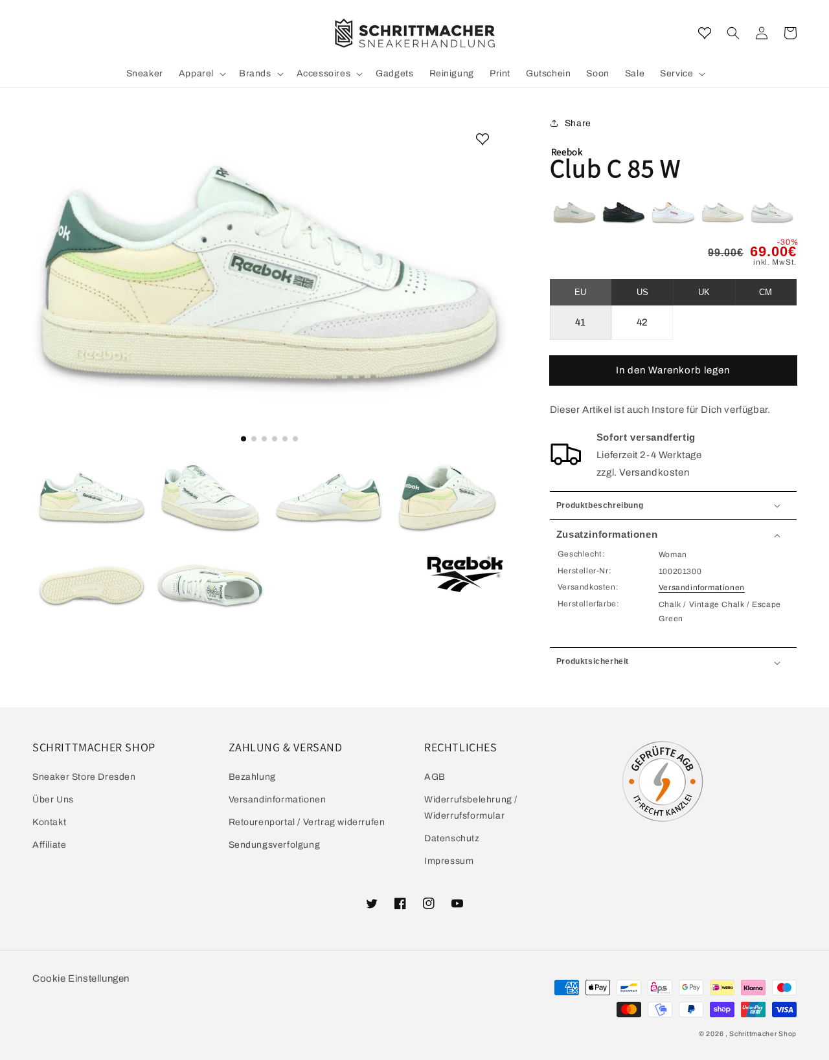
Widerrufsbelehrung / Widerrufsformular (470, 808)
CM (765, 292)
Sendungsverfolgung (275, 845)
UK (704, 292)
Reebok (567, 152)
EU (580, 292)
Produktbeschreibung (599, 505)
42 (642, 322)
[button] (733, 33)
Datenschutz (452, 838)
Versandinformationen (702, 587)
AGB (435, 777)
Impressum (448, 861)
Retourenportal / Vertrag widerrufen (307, 822)
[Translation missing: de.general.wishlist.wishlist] (704, 33)
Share (578, 123)
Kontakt (49, 822)
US (642, 292)
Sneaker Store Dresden (84, 777)
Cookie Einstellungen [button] (81, 978)
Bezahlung (252, 777)
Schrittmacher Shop (763, 1033)
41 (580, 322)
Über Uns (53, 799)
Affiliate (49, 845)
